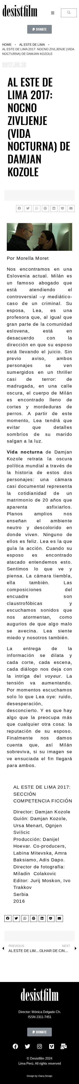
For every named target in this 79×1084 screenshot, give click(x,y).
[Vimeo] (51, 1046)
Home (6, 44)
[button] (39, 29)
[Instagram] (39, 1046)
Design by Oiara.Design (39, 1076)
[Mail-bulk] (63, 1046)
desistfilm (19, 13)
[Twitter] (27, 1046)
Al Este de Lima (32, 44)
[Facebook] (15, 1046)
